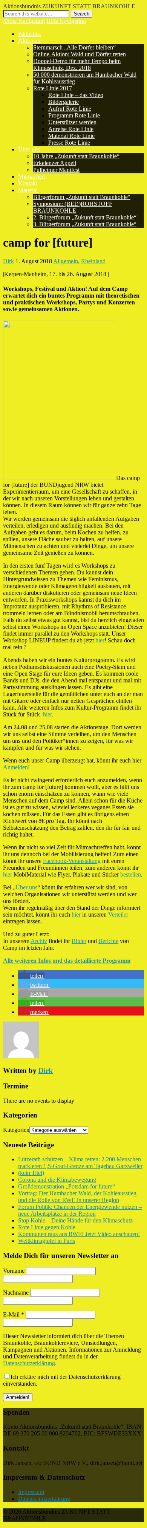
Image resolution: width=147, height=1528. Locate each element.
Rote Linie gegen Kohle (46, 1227)
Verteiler (118, 914)
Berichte (108, 941)
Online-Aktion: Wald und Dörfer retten (79, 54)
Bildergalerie (63, 102)
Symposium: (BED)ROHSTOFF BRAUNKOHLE (72, 207)
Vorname (13, 1270)
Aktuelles (29, 34)
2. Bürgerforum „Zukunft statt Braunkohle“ (84, 217)
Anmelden (15, 767)
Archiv (39, 941)
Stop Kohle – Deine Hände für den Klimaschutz (75, 1220)
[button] (31, 975)
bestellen (130, 874)
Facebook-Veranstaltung (72, 861)
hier (99, 640)
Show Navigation (24, 21)
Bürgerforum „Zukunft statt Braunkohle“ (81, 197)
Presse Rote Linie (69, 142)
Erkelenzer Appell (54, 163)
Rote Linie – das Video (75, 95)
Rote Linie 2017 (52, 88)
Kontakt (27, 183)
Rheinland (93, 261)
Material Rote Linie (71, 136)
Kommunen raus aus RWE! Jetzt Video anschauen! (79, 1234)
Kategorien (16, 1130)
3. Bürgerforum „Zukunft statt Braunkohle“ (84, 224)
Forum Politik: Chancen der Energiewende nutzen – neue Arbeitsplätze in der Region (80, 1210)
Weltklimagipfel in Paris (46, 1241)
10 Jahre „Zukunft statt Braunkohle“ (76, 156)
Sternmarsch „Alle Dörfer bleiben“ (74, 47)
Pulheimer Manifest (56, 170)
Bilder (79, 941)
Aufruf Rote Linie (69, 108)
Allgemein (65, 261)
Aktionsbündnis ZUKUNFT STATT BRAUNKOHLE (69, 6)
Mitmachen (31, 176)
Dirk (8, 261)
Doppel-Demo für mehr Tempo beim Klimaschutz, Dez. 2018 (77, 64)
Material (28, 190)
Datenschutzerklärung (29, 1363)
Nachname (16, 1292)
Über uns (29, 149)
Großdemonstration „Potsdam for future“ (66, 1186)
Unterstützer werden (72, 122)
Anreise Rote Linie (70, 129)
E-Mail (13, 1314)
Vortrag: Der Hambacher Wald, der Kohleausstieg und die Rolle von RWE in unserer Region (77, 1196)
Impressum (31, 1492)
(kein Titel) (31, 1173)
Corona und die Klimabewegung (57, 1179)
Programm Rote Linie (74, 115)
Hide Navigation (66, 21)
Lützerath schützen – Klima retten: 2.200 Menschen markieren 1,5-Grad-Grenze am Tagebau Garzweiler (80, 1162)
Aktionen (29, 40)
